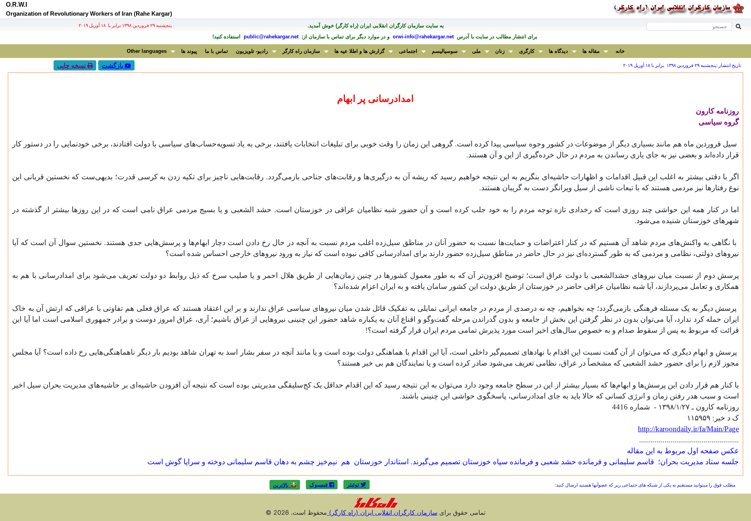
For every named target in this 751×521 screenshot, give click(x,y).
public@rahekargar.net (270, 37)
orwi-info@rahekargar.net (422, 37)
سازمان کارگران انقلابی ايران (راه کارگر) (382, 512)
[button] (356, 484)
